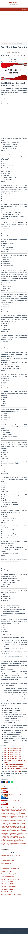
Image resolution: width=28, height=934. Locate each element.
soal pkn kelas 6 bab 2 (14, 822)
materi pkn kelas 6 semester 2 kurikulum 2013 (13, 815)
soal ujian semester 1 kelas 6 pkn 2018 (12, 841)
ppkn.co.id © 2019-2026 (14, 931)
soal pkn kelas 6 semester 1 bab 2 (12, 823)
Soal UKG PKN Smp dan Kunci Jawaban (15, 768)
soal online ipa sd (23, 817)
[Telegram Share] (9, 782)
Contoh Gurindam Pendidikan (9, 892)
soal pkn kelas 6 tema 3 (12, 830)
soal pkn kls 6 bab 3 (16, 834)
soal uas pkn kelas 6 (11, 839)
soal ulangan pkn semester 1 (18, 841)
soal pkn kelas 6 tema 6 (6, 832)
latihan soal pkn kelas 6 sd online (13, 814)
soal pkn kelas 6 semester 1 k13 (20, 824)
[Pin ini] (7, 782)
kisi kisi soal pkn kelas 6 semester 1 (15, 810)
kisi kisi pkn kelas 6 (13, 809)
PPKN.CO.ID (14, 2)
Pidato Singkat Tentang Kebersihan (10, 874)
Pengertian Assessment (7, 876)
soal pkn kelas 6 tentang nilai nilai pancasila (14, 833)
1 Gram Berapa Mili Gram (8, 884)
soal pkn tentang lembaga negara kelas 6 (14, 836)
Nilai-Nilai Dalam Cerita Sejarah (9, 858)
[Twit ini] (4, 782)
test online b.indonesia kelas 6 (13, 844)
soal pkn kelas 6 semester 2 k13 (15, 829)
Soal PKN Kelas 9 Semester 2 (12, 752)
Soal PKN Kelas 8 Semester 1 (12, 756)
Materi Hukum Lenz (6, 863)
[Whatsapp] (12, 782)
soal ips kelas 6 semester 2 (13, 817)
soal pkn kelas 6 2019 (21, 820)
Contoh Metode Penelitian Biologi (10, 868)
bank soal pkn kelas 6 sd (17, 807)
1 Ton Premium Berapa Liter (8, 871)
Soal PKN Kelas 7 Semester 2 (12, 758)
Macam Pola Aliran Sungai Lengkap (10, 855)
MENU (24, 9)
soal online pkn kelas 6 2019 (16, 819)
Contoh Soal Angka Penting (8, 886)
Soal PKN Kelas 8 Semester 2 (12, 754)
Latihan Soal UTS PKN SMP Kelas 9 (14, 764)
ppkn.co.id (18, 771)
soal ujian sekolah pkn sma (13, 840)
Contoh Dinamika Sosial (13, 788)
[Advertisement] (14, 26)
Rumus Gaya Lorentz (7, 866)
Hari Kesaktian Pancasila (13, 800)
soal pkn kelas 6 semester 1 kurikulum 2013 (9, 826)
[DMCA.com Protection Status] (5, 849)
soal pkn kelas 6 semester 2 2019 (12, 827)
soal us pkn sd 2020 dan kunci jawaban (14, 842)
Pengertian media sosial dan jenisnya (11, 894)
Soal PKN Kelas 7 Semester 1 (12, 750)
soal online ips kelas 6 (5, 819)
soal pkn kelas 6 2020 (5, 822)
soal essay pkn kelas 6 (19, 816)
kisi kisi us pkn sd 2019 (10, 813)
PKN (7, 807)
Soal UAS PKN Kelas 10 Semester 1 (14, 766)
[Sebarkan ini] (2, 782)
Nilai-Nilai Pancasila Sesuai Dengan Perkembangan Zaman (16, 795)
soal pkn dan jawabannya (11, 820)
